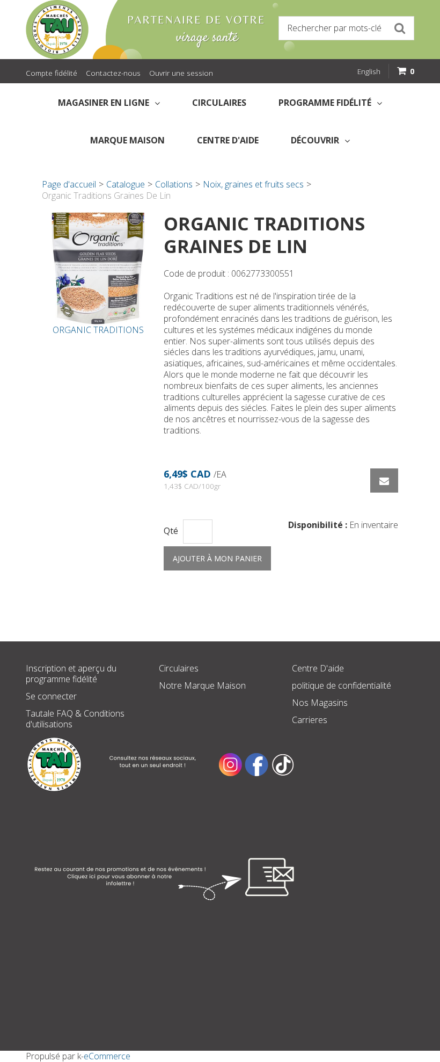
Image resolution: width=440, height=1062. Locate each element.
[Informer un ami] (384, 480)
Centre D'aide (318, 668)
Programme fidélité (324, 103)
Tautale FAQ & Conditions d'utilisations (75, 718)
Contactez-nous (113, 73)
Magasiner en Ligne (103, 103)
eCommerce (107, 1056)
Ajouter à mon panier (217, 558)
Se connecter (51, 696)
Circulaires (219, 103)
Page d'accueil (69, 184)
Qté (171, 531)
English (368, 71)
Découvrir (315, 140)
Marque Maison (127, 140)
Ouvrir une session (181, 73)
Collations (174, 184)
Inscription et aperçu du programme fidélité (71, 673)
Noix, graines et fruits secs (253, 184)
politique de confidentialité (341, 685)
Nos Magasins (320, 703)
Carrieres (309, 720)
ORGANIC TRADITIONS (98, 330)
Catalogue (125, 184)
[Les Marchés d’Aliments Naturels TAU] (120, 29)
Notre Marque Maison (202, 685)
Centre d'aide (228, 140)
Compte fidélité (51, 73)
